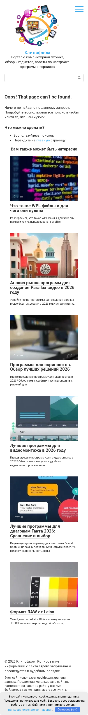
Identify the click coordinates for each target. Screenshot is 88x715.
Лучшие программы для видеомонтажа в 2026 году (38, 448)
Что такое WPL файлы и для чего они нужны (39, 208)
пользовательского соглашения (30, 709)
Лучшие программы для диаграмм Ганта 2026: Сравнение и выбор (35, 531)
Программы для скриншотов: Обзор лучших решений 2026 (40, 367)
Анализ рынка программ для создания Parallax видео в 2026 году (42, 287)
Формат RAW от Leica (32, 611)
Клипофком (37, 52)
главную (43, 140)
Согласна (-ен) (67, 709)
